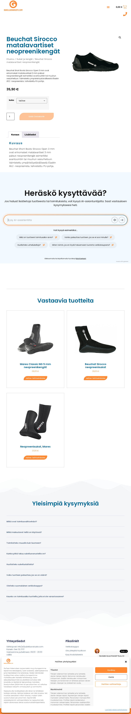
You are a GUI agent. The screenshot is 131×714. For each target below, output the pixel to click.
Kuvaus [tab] (15, 134)
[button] (126, 661)
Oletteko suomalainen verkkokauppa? (24, 586)
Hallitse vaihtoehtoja (111, 684)
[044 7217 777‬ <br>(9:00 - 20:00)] (125, 14)
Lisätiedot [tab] (30, 134)
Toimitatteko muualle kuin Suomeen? (24, 543)
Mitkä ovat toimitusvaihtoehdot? (22, 521)
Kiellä (111, 677)
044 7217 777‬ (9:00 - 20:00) (116, 14)
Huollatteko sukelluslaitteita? (20, 564)
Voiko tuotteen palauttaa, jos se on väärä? (27, 575)
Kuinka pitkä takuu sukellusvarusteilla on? (26, 553)
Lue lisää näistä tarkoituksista (116, 710)
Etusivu (10, 59)
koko (11, 100)
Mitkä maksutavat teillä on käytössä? (24, 532)
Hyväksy (111, 670)
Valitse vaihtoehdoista (35, 378)
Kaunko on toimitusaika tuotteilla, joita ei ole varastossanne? (35, 596)
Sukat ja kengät (25, 59)
